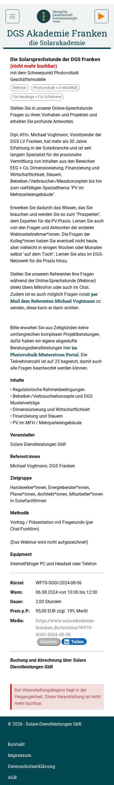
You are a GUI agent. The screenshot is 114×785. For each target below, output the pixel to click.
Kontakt (16, 744)
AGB (12, 777)
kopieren (48, 641)
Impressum (19, 755)
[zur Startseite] (57, 16)
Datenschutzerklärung (31, 766)
